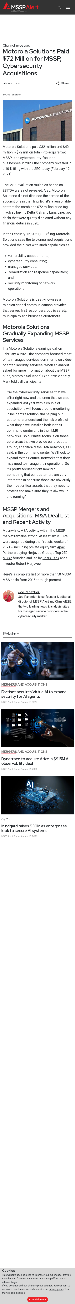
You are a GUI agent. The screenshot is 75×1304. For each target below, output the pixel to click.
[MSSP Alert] (21, 7)
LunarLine (56, 212)
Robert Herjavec (28, 564)
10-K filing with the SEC (23, 169)
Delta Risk (34, 212)
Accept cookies (37, 1299)
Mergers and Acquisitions (24, 685)
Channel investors (16, 45)
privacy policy (56, 1289)
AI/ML (5, 819)
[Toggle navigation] (67, 7)
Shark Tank (50, 558)
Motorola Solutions (17, 147)
